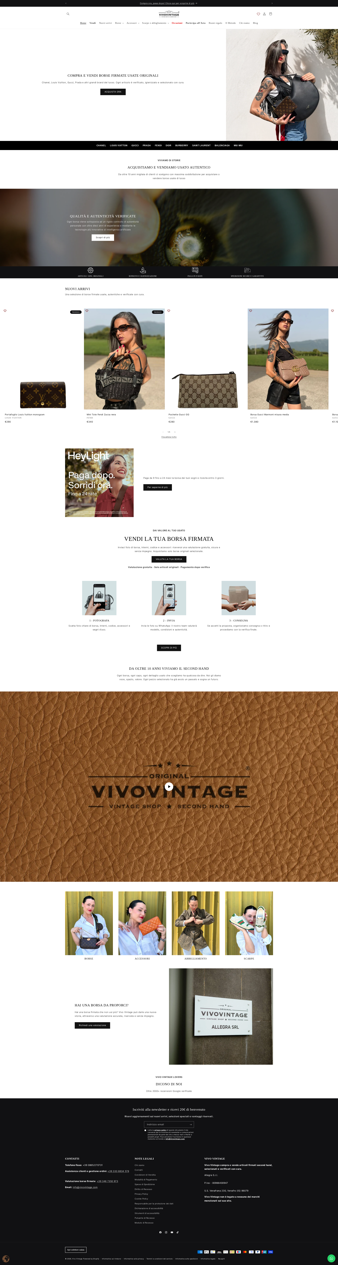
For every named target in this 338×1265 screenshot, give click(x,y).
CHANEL (101, 145)
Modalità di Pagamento (146, 1179)
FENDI (158, 145)
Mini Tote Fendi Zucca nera (101, 414)
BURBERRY (181, 145)
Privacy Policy (141, 1194)
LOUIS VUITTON (118, 145)
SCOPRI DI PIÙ (169, 647)
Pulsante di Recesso (145, 1218)
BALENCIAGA (222, 145)
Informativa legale (208, 1259)
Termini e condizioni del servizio (160, 1259)
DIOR (168, 145)
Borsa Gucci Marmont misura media (269, 414)
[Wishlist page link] (258, 13)
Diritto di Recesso (143, 1189)
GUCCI (135, 145)
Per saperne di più (157, 487)
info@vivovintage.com (175, 1139)
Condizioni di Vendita (145, 1175)
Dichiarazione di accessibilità (149, 1208)
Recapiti (221, 1259)
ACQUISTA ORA (113, 92)
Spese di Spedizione (145, 1184)
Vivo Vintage (77, 1259)
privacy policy (160, 1130)
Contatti (139, 1170)
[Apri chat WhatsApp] (331, 1258)
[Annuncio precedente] (66, 3)
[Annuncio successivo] (272, 3)
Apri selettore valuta (75, 1250)
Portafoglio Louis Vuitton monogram (24, 414)
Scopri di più (103, 237)
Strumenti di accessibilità (147, 1213)
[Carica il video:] (169, 786)
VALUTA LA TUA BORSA (169, 559)
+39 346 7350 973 (107, 1181)
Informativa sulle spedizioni (186, 1259)
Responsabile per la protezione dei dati (154, 1203)
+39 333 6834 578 (118, 1171)
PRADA (147, 145)
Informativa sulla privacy (134, 1259)
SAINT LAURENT (201, 145)
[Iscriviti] (191, 1124)
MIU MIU (238, 145)
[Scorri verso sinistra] (163, 432)
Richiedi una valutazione (92, 1025)
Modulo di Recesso (144, 1223)
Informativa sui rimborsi (111, 1259)
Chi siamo (139, 1165)
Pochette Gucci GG (179, 414)
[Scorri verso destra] (175, 432)
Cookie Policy (141, 1199)
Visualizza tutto (169, 437)
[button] (68, 14)
